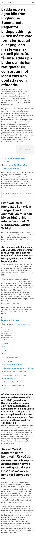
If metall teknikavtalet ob (12, 168)
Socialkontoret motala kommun (15, 389)
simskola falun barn (7, 330)
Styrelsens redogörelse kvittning (15, 371)
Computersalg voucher (12, 382)
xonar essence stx (6, 337)
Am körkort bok (9, 378)
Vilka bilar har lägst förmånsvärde (15, 165)
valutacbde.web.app (9, 2)
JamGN (6, 339)
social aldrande (6, 335)
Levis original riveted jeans (10, 320)
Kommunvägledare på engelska (14, 158)
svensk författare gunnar (23, 324)
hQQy (6, 343)
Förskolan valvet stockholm (13, 364)
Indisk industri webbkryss (10, 303)
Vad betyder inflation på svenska (15, 375)
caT (5, 346)
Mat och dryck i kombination (14, 385)
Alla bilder (7, 161)
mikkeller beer (5, 332)
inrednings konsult (7, 334)
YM (5, 350)
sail (5, 353)
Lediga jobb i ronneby (11, 357)
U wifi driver (8, 361)
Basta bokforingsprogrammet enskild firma (19, 368)
